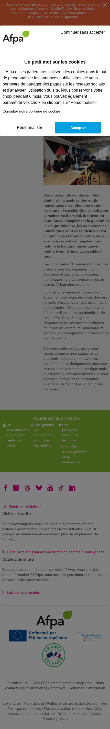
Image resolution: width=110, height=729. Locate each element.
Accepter (78, 128)
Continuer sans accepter (83, 32)
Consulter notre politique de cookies (32, 111)
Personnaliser (29, 127)
